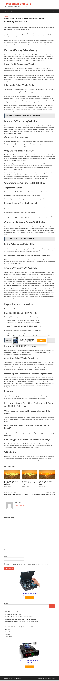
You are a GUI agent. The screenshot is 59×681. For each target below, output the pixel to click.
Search (6, 603)
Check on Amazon (29, 597)
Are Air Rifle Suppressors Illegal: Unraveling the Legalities (11, 482)
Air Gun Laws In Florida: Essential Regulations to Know (45, 482)
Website (6, 556)
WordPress (46, 678)
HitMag (52, 678)
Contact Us (8, 631)
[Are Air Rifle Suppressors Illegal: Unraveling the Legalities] (12, 475)
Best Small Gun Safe (18, 3)
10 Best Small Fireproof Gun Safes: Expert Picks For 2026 (19, 616)
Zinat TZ (14, 24)
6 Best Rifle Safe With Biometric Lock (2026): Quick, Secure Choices (21, 621)
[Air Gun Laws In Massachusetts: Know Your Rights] (29, 475)
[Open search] (53, 11)
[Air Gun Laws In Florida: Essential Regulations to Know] (47, 475)
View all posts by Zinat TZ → (21, 505)
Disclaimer (7, 634)
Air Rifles (6, 16)
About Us (7, 629)
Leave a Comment (21, 24)
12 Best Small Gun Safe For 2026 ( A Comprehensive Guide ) (19, 627)
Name (6, 543)
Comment (7, 524)
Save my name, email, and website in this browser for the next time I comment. (27, 564)
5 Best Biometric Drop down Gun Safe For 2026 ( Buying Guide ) (20, 619)
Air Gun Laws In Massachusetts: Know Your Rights (29, 482)
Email (6, 549)
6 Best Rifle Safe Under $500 (12, 611)
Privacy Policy (8, 636)
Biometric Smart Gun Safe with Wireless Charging (29, 662)
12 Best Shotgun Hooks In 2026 (13, 614)
